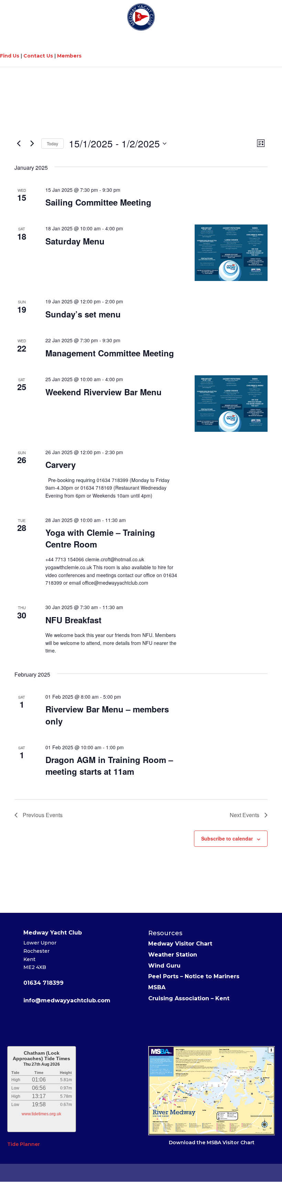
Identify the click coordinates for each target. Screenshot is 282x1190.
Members (69, 56)
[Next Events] (32, 143)
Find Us (9, 56)
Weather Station (172, 954)
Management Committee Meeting (109, 353)
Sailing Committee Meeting (98, 202)
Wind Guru (164, 965)
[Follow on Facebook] (55, 1021)
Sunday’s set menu (83, 314)
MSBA (156, 987)
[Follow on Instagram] (85, 1021)
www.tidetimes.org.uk (41, 1113)
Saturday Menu (75, 241)
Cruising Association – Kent (188, 998)
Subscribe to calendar (227, 838)
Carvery (60, 464)
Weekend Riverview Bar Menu (103, 392)
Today (52, 143)
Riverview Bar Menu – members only (107, 715)
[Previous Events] (18, 143)
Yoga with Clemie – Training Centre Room (100, 538)
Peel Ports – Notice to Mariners (193, 976)
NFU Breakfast (73, 620)
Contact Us (38, 56)
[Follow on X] (70, 1021)
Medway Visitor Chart (180, 943)
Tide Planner (23, 1144)
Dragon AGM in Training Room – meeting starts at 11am (109, 765)
